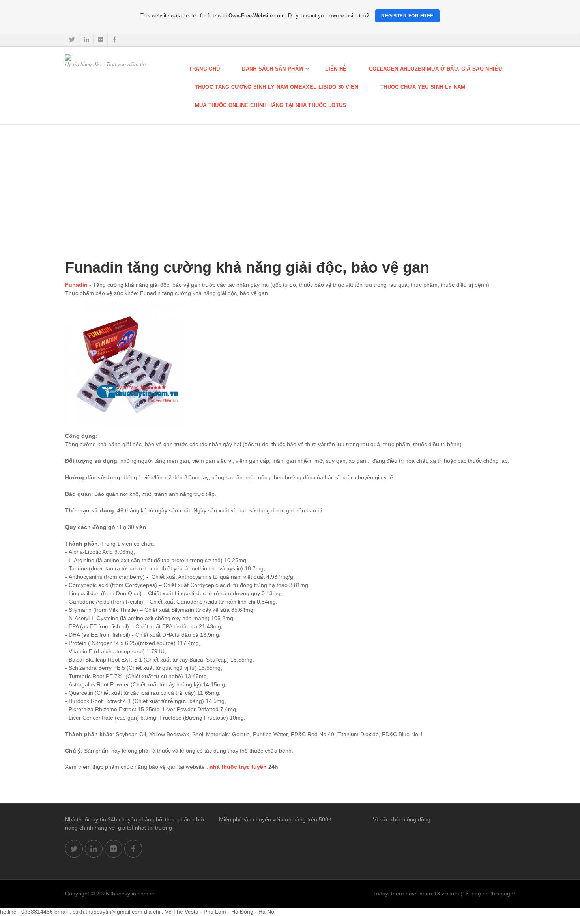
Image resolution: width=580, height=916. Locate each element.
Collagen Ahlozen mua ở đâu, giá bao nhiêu (435, 69)
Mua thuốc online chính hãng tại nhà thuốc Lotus (270, 105)
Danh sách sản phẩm (272, 69)
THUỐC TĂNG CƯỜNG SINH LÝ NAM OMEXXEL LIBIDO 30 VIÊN (277, 87)
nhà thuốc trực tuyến (238, 767)
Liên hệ (335, 69)
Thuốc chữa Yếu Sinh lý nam (422, 87)
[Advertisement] (290, 184)
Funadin (76, 285)
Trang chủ (204, 69)
